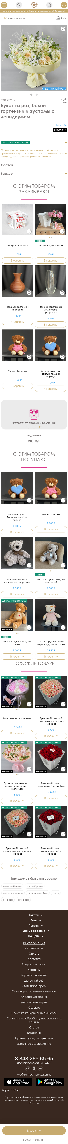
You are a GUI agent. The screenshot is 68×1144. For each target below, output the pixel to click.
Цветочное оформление (34, 1043)
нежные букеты (12, 886)
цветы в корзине (13, 892)
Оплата (34, 953)
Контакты (34, 970)
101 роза (23, 899)
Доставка (34, 959)
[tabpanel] (34, 58)
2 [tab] (37, 95)
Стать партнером (34, 986)
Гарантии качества (34, 975)
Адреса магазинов (34, 997)
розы (56, 892)
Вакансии (34, 1033)
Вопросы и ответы (34, 964)
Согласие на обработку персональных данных (34, 1020)
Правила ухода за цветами (34, 1038)
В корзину (34, 1130)
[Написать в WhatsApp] (34, 1068)
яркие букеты (35, 886)
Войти (64, 18)
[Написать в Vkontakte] (40, 1068)
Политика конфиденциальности (34, 1013)
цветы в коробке (38, 892)
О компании (34, 948)
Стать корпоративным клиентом (34, 991)
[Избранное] (63, 29)
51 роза (8, 899)
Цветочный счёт (34, 980)
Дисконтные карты (34, 1002)
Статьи (34, 1027)
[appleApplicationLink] (18, 1082)
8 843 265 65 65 (34, 1058)
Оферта (34, 1007)
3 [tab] (39, 426)
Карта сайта (10, 1090)
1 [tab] (31, 95)
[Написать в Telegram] (27, 1068)
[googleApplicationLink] (50, 1082)
